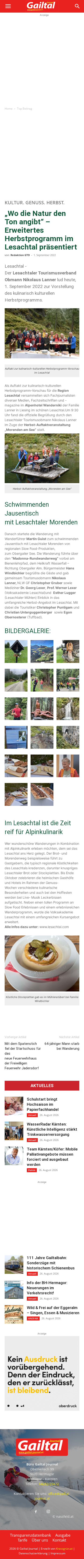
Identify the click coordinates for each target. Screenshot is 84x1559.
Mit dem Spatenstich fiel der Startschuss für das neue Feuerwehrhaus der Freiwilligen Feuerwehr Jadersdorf (23, 1056)
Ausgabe (62, 1535)
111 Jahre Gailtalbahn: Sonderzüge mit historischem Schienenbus (51, 1262)
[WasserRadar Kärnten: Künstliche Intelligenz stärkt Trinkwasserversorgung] (14, 1131)
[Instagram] (48, 1511)
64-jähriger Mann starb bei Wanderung (62, 1046)
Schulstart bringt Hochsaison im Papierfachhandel (43, 1104)
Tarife (22, 1540)
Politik (31, 1170)
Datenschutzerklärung (33, 1553)
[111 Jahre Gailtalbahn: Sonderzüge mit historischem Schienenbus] (14, 1264)
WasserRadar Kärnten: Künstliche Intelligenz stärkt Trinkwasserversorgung (52, 1129)
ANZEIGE (33, 1318)
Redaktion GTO (20, 255)
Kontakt (59, 1540)
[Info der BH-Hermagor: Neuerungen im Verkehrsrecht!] (14, 1289)
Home (9, 109)
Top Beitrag (24, 109)
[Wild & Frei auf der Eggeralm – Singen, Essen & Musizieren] (14, 1314)
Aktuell (32, 1115)
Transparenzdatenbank (30, 1535)
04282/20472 (49, 1484)
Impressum (58, 1553)
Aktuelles (42, 1086)
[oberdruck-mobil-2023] (42, 1409)
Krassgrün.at (64, 1549)
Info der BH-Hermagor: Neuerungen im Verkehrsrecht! (47, 1287)
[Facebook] (35, 1512)
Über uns (40, 1540)
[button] (7, 6)
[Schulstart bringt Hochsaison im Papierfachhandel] (14, 1106)
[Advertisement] (42, 59)
